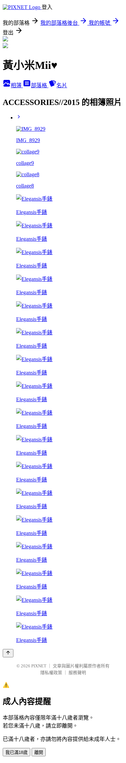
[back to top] (8, 653)
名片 (61, 85)
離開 (38, 752)
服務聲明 (77, 672)
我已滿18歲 (16, 752)
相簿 (17, 85)
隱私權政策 (51, 672)
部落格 (39, 85)
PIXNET (38, 665)
